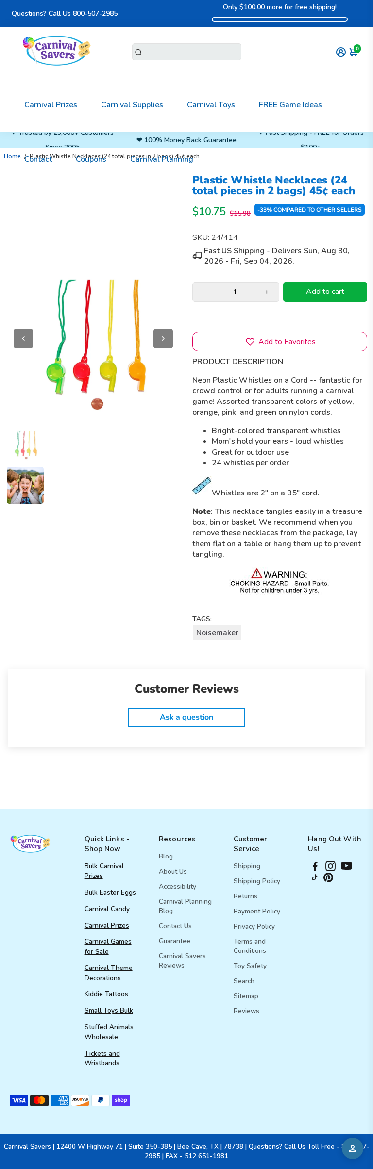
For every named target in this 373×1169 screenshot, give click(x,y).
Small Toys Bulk (109, 1010)
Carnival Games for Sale (108, 946)
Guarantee (174, 941)
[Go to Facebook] (315, 868)
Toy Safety (250, 965)
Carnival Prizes (50, 104)
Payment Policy (257, 911)
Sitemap (246, 996)
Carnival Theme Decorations (109, 972)
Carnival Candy (107, 908)
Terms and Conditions (250, 946)
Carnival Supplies (132, 104)
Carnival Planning (161, 159)
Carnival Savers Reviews (182, 960)
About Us (173, 871)
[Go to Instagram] (330, 868)
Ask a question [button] (186, 717)
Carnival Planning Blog (185, 906)
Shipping (247, 866)
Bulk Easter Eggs (110, 892)
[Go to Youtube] (346, 868)
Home (12, 156)
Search (244, 981)
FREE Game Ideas (290, 104)
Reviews (246, 1011)
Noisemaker (217, 632)
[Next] (163, 338)
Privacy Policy (254, 926)
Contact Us (175, 926)
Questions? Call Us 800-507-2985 (65, 13)
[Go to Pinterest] (328, 880)
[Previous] (23, 338)
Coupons (91, 159)
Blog (166, 856)
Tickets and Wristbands (102, 1058)
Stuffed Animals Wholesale (109, 1032)
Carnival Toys (211, 104)
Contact (38, 159)
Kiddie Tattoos (106, 994)
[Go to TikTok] (315, 880)
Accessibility (177, 886)
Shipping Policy (257, 881)
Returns (245, 896)
